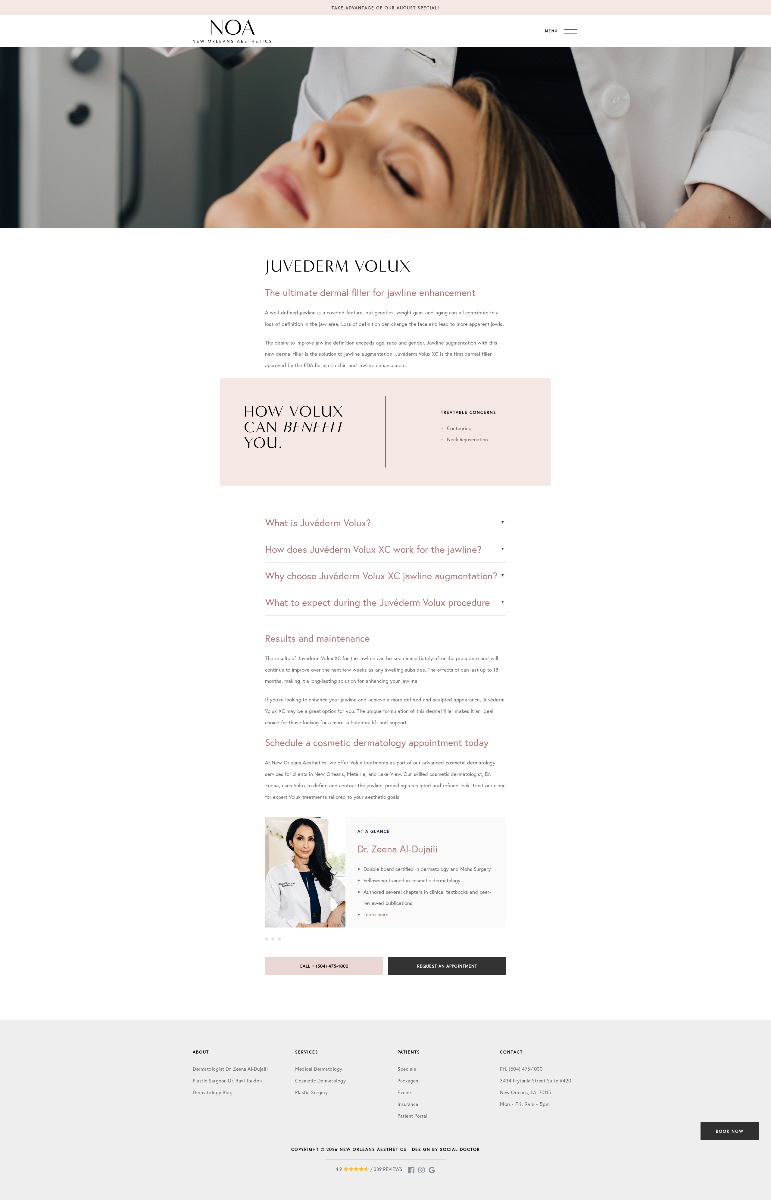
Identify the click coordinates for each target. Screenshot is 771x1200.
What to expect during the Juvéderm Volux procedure (377, 602)
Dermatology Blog (213, 1092)
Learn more (376, 914)
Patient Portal (412, 1116)
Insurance (408, 1104)
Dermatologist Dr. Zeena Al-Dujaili (230, 1069)
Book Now (730, 1131)
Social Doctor (460, 1149)
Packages (408, 1080)
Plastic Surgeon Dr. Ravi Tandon (227, 1080)
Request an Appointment (447, 966)
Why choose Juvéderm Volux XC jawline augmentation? (381, 575)
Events (405, 1092)
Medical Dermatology (318, 1069)
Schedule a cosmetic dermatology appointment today (377, 742)
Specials (407, 1069)
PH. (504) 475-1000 (521, 1069)
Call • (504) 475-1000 (324, 966)
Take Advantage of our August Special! (385, 8)
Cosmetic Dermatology (320, 1080)
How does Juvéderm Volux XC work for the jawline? (373, 549)
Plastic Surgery (311, 1092)
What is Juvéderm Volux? (318, 522)
